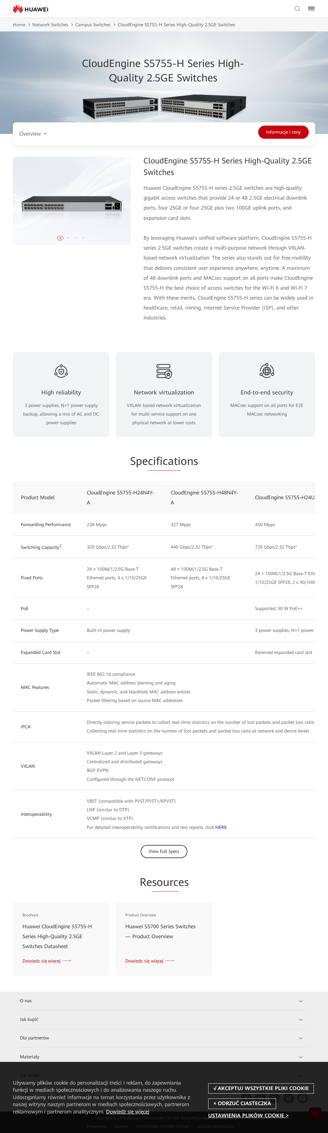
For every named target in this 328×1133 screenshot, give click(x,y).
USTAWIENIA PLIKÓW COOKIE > (248, 1116)
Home (19, 24)
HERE (221, 827)
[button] (60, 238)
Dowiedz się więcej (127, 1112)
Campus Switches (93, 24)
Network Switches (50, 24)
